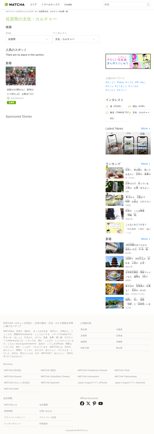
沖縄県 (119, 341)
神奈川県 (85, 348)
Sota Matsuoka (17, 98)
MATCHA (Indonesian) (88, 376)
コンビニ (111, 90)
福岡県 (84, 341)
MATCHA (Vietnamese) (126, 376)
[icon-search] (148, 4)
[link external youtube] (101, 404)
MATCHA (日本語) (12, 370)
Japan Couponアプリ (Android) (130, 382)
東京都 (84, 329)
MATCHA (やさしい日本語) (17, 382)
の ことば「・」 (134, 212)
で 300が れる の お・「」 (137, 260)
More (144, 128)
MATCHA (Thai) (122, 370)
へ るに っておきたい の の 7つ (138, 172)
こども (130, 82)
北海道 (119, 335)
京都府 (84, 335)
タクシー (123, 90)
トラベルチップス (51, 4)
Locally (68, 4)
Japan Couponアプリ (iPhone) (92, 382)
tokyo (121, 82)
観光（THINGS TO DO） (119, 115)
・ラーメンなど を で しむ (138, 274)
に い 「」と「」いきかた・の (138, 301)
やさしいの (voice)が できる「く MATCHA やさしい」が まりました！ (127, 145)
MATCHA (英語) (48, 370)
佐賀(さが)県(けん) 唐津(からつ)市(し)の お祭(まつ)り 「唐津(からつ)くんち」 (20, 92)
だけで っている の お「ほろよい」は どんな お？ (138, 185)
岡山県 (119, 348)
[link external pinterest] (95, 404)
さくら (110, 86)
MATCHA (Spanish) (50, 382)
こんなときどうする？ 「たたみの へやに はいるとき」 (138, 227)
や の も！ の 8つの (138, 288)
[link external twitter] (89, 404)
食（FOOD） (116, 106)
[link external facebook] (82, 404)
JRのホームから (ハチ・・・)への (137, 247)
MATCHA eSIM (11, 388)
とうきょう (121, 86)
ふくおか (134, 86)
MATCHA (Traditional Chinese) (92, 370)
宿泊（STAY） (139, 106)
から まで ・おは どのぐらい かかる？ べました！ (138, 199)
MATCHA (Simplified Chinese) (55, 376)
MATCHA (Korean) (13, 376)
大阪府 (119, 329)
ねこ (144, 82)
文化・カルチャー (141, 112)
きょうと (111, 82)
